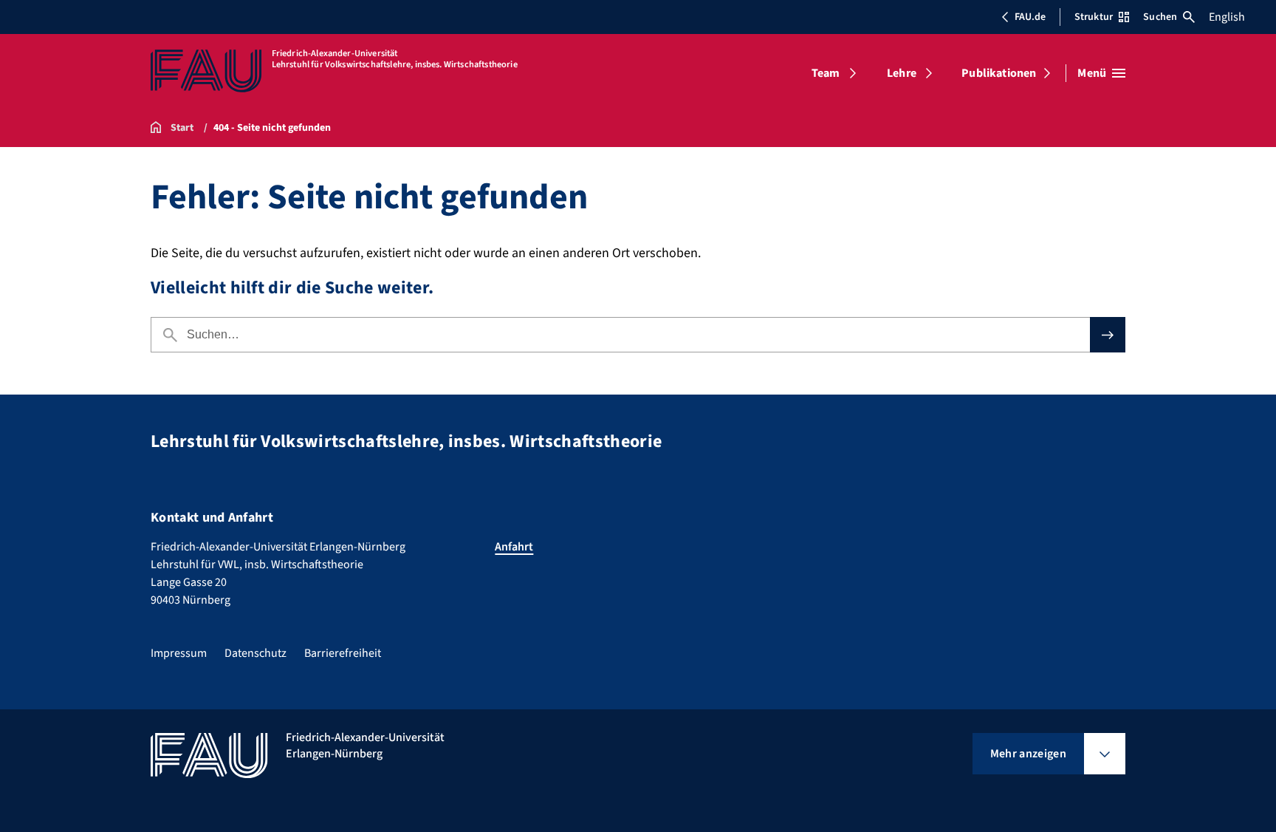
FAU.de (1030, 17)
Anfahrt (514, 547)
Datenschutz (255, 653)
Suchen (1160, 17)
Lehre (901, 73)
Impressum (179, 653)
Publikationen (998, 73)
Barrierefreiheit (342, 653)
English (1227, 17)
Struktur (1093, 17)
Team (826, 73)
